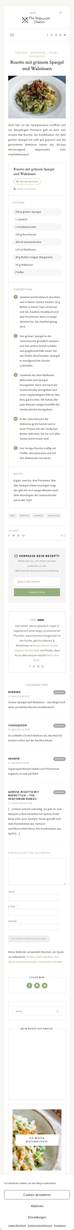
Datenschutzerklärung (40, 1225)
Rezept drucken (29, 181)
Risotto (24, 515)
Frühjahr (21, 52)
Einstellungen (37, 1217)
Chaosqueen (17, 725)
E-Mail (12, 906)
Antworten (59, 692)
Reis (12, 515)
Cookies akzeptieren (37, 1195)
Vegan (53, 52)
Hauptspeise (38, 52)
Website (12, 921)
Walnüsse (54, 515)
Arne (15, 530)
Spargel (38, 515)
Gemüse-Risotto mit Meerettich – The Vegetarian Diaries (23, 795)
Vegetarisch (37, 56)
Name (12, 892)
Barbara (14, 692)
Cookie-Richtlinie (17, 1225)
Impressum (60, 1225)
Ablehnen (37, 1206)
